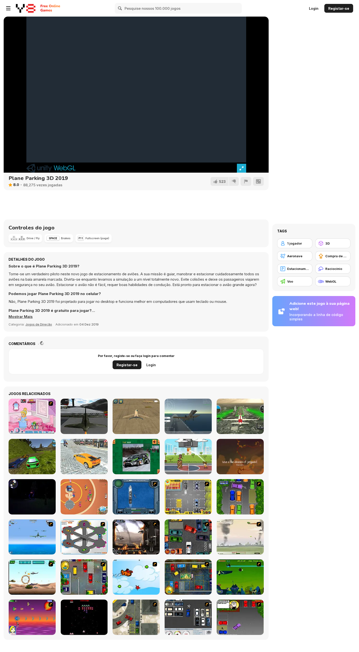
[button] (21, 316)
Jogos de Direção (38, 324)
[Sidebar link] (8, 8)
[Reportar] (246, 181)
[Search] (120, 8)
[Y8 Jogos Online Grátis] (26, 8)
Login (313, 8)
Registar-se (338, 8)
